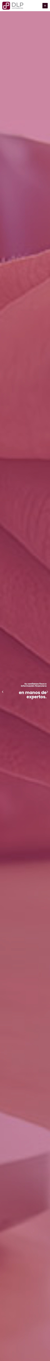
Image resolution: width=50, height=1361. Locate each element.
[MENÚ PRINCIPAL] (45, 5)
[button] (2, 691)
